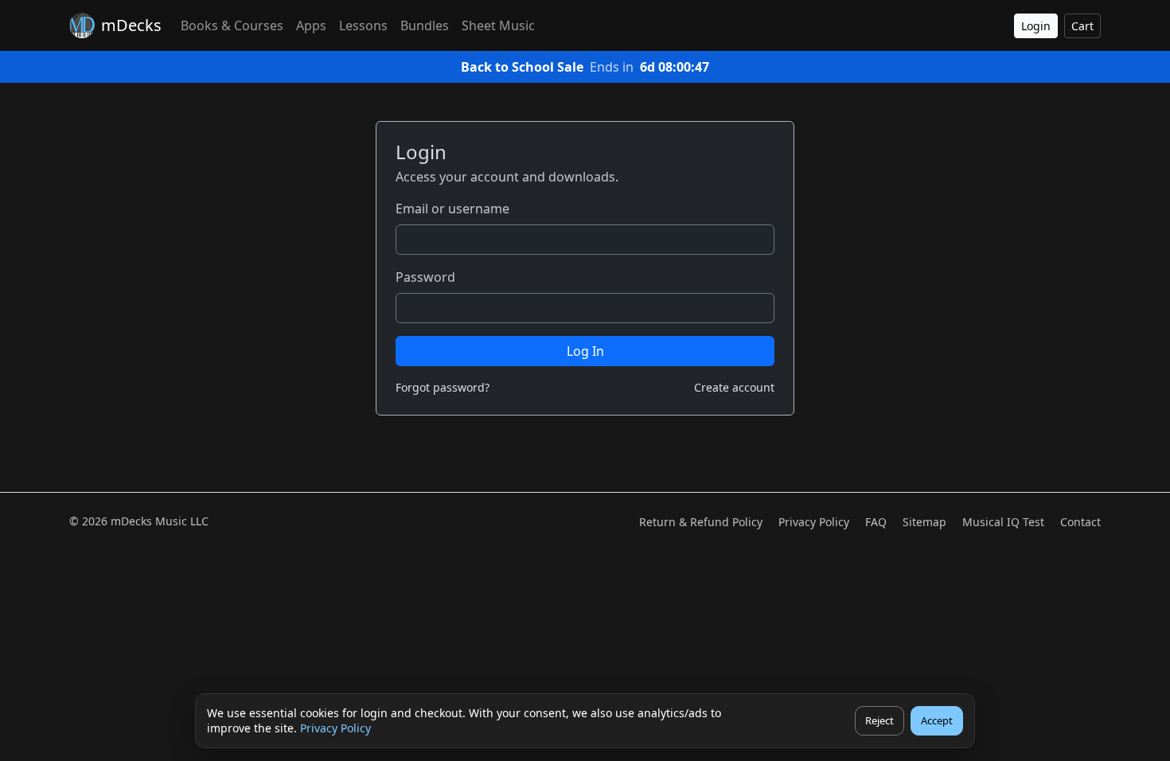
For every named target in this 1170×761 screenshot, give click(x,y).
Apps (311, 25)
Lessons (363, 25)
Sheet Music (498, 25)
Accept (937, 720)
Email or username (452, 208)
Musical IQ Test (1003, 521)
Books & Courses (232, 25)
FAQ (876, 521)
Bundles (424, 25)
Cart (1082, 25)
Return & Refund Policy (700, 521)
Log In (585, 351)
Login (1036, 25)
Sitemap (924, 521)
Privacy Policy (335, 728)
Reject (879, 720)
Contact (1080, 521)
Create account (734, 387)
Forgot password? (442, 387)
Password (425, 277)
